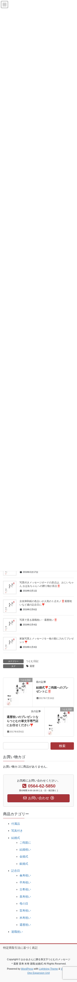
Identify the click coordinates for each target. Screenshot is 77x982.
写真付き (17, 830)
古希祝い (25, 889)
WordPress (27, 968)
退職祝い (17, 931)
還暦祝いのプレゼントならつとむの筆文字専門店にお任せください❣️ (22, 720)
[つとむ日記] (17, 692)
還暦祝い (25, 924)
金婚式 (24, 856)
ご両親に (25, 842)
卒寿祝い (25, 882)
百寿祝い (25, 910)
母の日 (24, 903)
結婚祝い (25, 849)
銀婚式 (24, 863)
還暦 (32, 666)
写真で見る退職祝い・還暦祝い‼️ (38, 619)
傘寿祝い (25, 875)
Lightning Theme (48, 968)
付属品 (15, 823)
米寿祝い (25, 917)
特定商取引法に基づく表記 (20, 947)
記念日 (15, 870)
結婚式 (15, 837)
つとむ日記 (32, 661)
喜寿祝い (25, 896)
